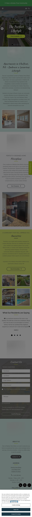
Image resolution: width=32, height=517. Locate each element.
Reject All (16, 509)
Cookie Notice (14, 501)
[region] (16, 503)
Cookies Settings (16, 505)
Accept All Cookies (16, 514)
